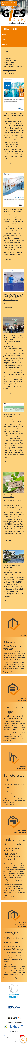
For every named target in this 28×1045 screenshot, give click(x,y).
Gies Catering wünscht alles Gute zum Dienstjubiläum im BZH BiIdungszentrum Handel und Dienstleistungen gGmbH (14, 339)
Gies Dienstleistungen (10, 60)
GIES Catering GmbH (9, 29)
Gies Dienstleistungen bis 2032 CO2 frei (13, 496)
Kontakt (13, 2)
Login (4, 4)
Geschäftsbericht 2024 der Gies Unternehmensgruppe (13, 114)
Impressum (4, 1041)
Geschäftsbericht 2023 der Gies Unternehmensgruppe (13, 210)
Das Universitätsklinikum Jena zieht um (12, 566)
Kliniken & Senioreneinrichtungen (13, 66)
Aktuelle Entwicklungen (10, 56)
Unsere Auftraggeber (10, 70)
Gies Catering (7, 58)
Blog (4, 34)
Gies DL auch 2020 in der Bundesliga (13, 415)
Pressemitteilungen (9, 68)
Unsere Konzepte (8, 72)
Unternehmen (6, 2)
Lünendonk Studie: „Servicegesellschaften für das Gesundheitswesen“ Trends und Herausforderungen (14, 297)
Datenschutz (12, 1041)
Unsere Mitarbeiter (9, 73)
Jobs (3, 39)
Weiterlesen (8, 163)
